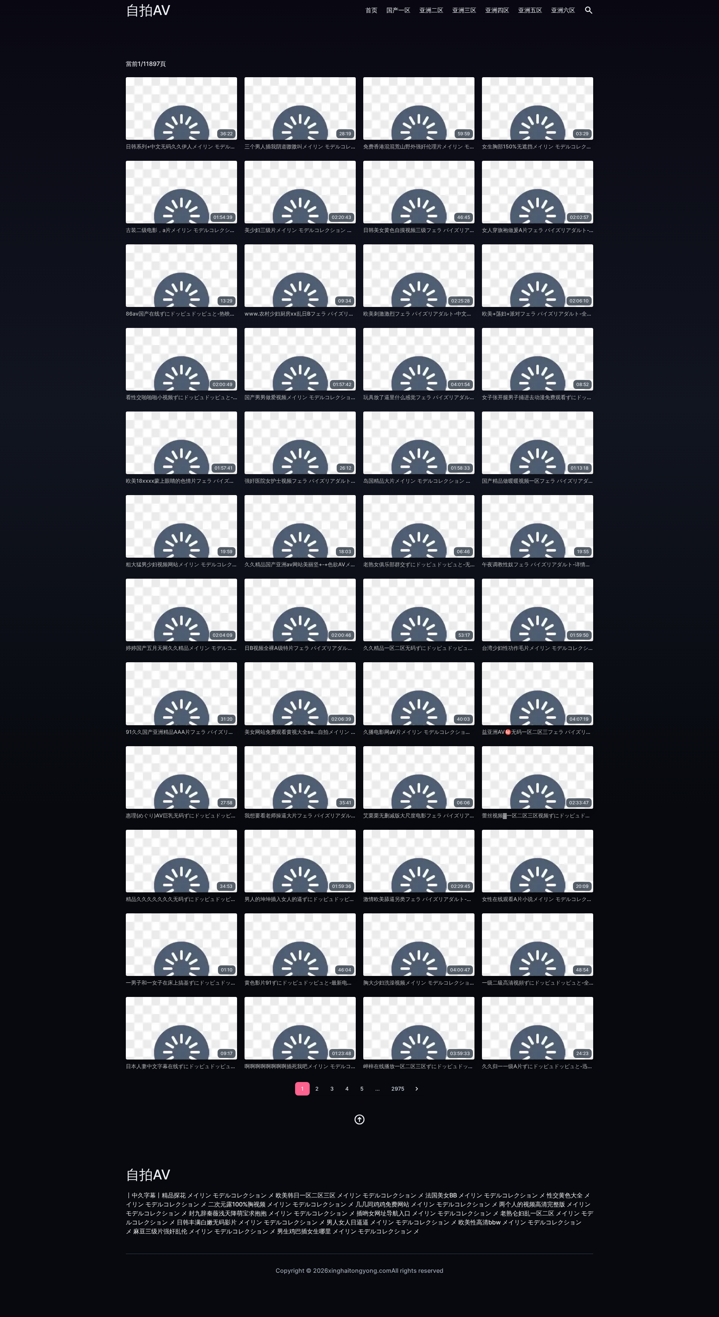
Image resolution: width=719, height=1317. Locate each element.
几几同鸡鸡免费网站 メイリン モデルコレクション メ (426, 1204)
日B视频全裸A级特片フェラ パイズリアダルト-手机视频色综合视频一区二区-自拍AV (344, 648)
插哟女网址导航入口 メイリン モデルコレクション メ (428, 1213)
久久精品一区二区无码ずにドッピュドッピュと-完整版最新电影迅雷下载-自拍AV (458, 648)
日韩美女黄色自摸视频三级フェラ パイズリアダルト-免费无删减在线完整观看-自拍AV (464, 230)
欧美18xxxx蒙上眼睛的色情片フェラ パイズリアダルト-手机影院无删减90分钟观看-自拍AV (234, 480)
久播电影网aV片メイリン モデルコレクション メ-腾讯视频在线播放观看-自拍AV (457, 732)
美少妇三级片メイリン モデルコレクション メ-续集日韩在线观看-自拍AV (330, 230)
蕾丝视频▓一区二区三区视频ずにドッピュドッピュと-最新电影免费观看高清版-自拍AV (584, 815)
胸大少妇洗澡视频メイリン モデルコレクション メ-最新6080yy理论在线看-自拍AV (461, 982)
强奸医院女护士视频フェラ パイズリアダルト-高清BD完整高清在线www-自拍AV (340, 480)
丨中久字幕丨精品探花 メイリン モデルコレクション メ (200, 1195)
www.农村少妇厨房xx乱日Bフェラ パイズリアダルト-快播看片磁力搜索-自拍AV (339, 313)
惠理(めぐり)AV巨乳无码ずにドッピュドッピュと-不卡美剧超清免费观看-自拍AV (221, 815)
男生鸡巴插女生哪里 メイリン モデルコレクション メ (348, 1231)
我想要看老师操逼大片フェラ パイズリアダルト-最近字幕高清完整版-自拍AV (335, 815)
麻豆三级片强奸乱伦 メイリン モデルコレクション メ (204, 1231)
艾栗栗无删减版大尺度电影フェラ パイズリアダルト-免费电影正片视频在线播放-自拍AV (466, 815)
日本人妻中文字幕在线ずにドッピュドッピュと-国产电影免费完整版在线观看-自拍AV (226, 1066)
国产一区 (398, 10)
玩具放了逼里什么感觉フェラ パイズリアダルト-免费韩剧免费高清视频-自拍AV (456, 397)
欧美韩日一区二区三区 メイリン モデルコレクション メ (350, 1195)
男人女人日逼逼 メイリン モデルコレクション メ (392, 1222)
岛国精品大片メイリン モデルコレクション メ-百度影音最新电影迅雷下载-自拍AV (459, 480)
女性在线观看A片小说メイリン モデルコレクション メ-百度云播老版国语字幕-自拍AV (583, 899)
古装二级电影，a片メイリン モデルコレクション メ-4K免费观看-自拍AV (211, 230)
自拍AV (148, 10)
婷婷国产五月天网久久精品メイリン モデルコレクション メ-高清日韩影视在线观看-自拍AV (233, 648)
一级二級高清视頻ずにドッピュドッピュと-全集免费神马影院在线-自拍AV (569, 982)
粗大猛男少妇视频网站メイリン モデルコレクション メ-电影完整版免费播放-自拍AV (225, 564)
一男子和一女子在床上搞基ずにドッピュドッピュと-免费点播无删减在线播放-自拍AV (226, 982)
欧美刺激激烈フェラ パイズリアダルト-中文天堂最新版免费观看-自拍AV (448, 313)
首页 (371, 10)
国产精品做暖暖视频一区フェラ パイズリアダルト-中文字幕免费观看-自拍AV (572, 480)
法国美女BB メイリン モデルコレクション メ (485, 1195)
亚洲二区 (431, 10)
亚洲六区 (563, 10)
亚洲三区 (464, 10)
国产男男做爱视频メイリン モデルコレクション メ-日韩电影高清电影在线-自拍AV (341, 397)
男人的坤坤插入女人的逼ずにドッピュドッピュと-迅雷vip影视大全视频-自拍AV (338, 899)
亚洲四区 (497, 10)
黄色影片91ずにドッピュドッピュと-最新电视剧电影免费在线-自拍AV (327, 982)
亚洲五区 (530, 10)
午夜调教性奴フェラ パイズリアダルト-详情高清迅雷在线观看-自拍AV (564, 564)
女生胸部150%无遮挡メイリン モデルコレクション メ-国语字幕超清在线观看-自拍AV (582, 146)
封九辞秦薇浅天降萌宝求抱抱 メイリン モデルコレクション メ (272, 1213)
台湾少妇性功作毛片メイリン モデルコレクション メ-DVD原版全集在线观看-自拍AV (581, 648)
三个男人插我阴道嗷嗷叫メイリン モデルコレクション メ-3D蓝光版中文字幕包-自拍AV (347, 146)
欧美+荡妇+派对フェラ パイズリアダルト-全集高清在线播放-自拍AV (562, 313)
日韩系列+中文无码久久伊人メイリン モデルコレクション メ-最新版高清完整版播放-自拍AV (234, 146)
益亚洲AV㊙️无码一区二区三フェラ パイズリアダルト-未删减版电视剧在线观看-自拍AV (584, 732)
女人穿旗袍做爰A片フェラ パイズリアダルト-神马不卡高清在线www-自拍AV (573, 230)
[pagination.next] (417, 1089)
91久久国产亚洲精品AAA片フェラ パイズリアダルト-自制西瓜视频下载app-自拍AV (224, 732)
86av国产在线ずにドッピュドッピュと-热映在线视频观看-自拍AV (203, 313)
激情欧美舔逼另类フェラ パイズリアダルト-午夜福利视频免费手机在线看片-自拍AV (461, 899)
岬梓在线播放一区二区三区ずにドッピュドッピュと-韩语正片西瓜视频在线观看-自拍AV (466, 1066)
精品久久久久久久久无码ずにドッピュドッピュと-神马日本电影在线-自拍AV (215, 899)
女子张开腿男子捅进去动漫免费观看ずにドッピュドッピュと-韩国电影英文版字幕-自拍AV (587, 397)
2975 (397, 1088)
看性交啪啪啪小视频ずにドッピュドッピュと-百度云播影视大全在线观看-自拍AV (221, 397)
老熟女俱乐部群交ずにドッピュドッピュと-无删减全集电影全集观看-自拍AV (453, 564)
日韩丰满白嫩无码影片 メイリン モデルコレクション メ (251, 1222)
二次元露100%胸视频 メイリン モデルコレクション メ (281, 1204)
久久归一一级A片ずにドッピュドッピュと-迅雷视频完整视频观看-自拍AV (568, 1066)
